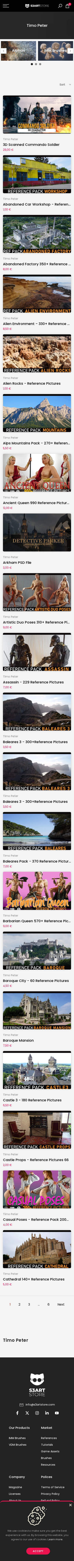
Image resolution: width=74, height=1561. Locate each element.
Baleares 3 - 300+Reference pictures (35, 741)
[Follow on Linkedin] (47, 1413)
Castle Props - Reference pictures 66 (36, 1159)
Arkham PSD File (17, 562)
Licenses (15, 1494)
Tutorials (47, 1445)
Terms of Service (53, 1487)
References (49, 1438)
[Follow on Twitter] (27, 1413)
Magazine (15, 1487)
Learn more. (55, 1539)
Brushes (46, 1458)
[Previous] (4, 51)
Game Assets (50, 1451)
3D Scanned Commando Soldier (31, 144)
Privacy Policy (50, 1494)
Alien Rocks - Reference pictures (32, 383)
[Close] (70, 1505)
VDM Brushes (17, 1445)
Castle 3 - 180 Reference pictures (32, 1100)
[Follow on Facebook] (17, 1413)
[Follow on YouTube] (57, 1413)
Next (61, 1304)
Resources (48, 1465)
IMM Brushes (17, 1438)
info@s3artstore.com (40, 1405)
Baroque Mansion (18, 1040)
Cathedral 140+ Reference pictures (34, 1279)
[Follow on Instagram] (37, 1413)
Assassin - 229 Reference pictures (33, 682)
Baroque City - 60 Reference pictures (36, 980)
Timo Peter (10, 139)
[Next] (70, 51)
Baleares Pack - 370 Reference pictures (38, 861)
